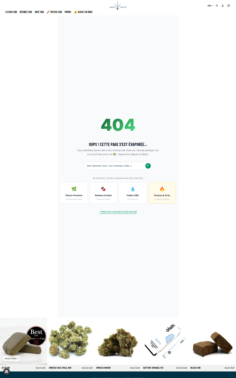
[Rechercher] (217, 6)
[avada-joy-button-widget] (6, 371)
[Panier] (229, 6)
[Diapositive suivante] (43, 341)
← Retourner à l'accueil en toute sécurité (118, 211)
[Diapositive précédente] (4, 341)
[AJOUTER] (184, 360)
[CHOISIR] (42, 360)
